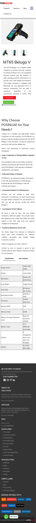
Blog (24, 8)
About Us (6, 482)
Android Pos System (9, 435)
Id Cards (5, 446)
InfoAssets (6, 471)
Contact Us (7, 14)
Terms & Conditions (9, 490)
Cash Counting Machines (10, 452)
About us (16, 8)
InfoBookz (6, 468)
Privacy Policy (7, 487)
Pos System (6, 432)
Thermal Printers (8, 455)
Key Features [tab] (23, 258)
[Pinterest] (10, 380)
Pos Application (8, 438)
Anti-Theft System (8, 440)
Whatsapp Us (9, 102)
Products (6, 8)
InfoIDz (5, 474)
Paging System (7, 449)
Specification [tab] (9, 258)
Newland (15, 142)
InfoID (5, 465)
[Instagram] (7, 380)
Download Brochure (9, 105)
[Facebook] (4, 380)
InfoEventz (6, 462)
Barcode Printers (8, 443)
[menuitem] (7, 8)
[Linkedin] (13, 380)
